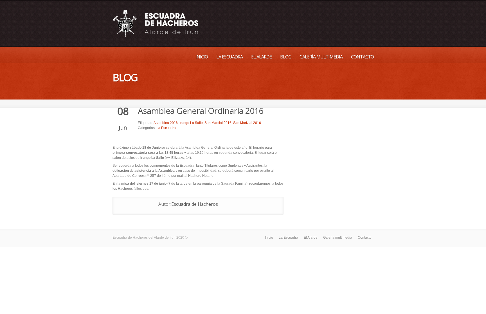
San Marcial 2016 (217, 123)
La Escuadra (229, 57)
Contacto (362, 57)
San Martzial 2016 (247, 123)
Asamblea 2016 (166, 123)
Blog (285, 57)
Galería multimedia (321, 57)
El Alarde (261, 57)
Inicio (201, 57)
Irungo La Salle (191, 123)
